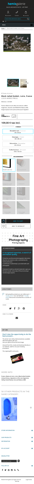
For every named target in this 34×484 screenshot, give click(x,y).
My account (8, 15)
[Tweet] (10, 308)
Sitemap (17, 481)
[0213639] (13, 83)
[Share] (15, 308)
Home (3, 28)
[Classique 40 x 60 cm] (18, 137)
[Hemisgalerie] (17, 4)
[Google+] (19, 308)
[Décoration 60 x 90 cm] (18, 144)
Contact (17, 15)
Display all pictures (7, 93)
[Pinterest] (24, 308)
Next (28, 83)
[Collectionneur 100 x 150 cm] (18, 150)
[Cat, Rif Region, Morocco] (17, 409)
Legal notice (29, 479)
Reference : (4, 101)
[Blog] (18, 470)
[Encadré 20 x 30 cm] (18, 131)
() (25, 15)
